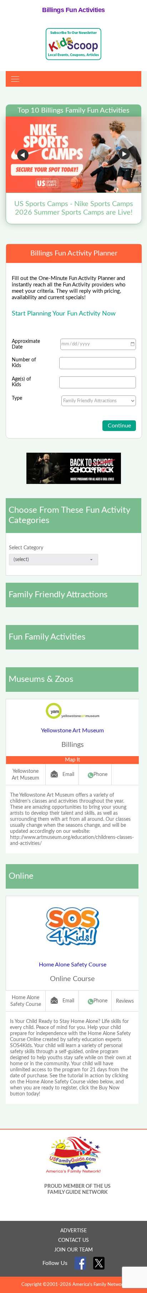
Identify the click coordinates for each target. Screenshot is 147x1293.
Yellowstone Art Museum (72, 730)
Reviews (125, 1001)
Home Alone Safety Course (72, 965)
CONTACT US (73, 1240)
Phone (100, 774)
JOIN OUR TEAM (73, 1250)
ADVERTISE (73, 1230)
